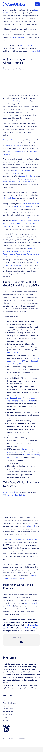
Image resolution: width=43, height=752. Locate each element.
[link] (14, 3)
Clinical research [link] (9, 492)
